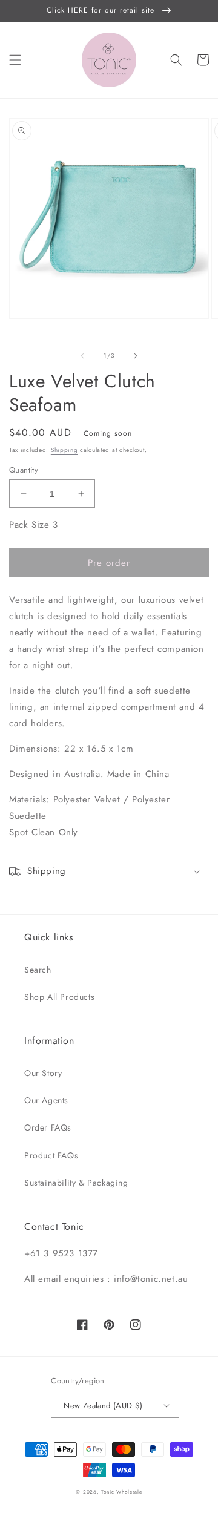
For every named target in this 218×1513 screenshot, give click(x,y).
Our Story (43, 1073)
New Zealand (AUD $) (103, 1405)
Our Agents (46, 1100)
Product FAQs (51, 1155)
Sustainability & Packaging (76, 1183)
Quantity (23, 470)
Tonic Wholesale (121, 1491)
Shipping (64, 450)
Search (37, 969)
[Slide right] (135, 356)
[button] (15, 60)
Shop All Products (59, 997)
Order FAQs (47, 1127)
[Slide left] (82, 356)
